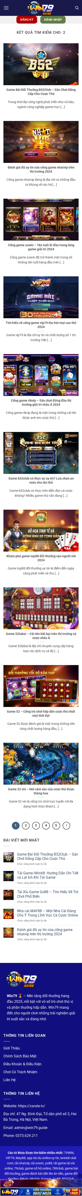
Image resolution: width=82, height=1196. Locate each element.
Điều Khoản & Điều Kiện (22, 1064)
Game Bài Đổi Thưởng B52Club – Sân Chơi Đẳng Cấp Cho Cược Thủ (41, 92)
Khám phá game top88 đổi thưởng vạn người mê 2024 (41, 558)
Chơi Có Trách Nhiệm (20, 1072)
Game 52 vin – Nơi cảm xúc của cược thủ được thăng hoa (41, 791)
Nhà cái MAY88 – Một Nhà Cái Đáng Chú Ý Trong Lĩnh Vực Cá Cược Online (47, 913)
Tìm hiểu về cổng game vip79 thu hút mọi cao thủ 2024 (41, 325)
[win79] (41, 8)
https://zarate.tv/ (31, 1106)
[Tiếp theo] (66, 825)
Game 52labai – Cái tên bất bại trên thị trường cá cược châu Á (41, 636)
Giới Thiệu (11, 1048)
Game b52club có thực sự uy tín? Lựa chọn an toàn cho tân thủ (41, 480)
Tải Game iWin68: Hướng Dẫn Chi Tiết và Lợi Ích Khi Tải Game (47, 875)
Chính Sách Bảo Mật (19, 1056)
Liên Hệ (9, 1080)
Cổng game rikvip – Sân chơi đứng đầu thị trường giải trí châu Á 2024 (41, 402)
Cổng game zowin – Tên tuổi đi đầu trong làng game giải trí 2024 (41, 247)
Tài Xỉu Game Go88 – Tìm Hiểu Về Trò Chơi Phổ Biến (47, 894)
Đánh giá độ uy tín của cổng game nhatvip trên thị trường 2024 (41, 169)
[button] (6, 7)
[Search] (77, 8)
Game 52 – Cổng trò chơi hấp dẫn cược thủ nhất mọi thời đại (41, 713)
